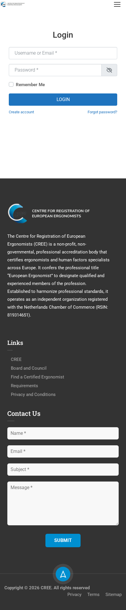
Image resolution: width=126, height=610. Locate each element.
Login (63, 99)
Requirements (24, 385)
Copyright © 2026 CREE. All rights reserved (47, 587)
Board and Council (29, 368)
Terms (93, 594)
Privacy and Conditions (33, 394)
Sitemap (113, 594)
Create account (21, 112)
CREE (16, 359)
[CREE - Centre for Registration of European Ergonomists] (12, 4)
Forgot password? (102, 112)
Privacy (74, 594)
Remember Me (30, 84)
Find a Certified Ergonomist (37, 377)
